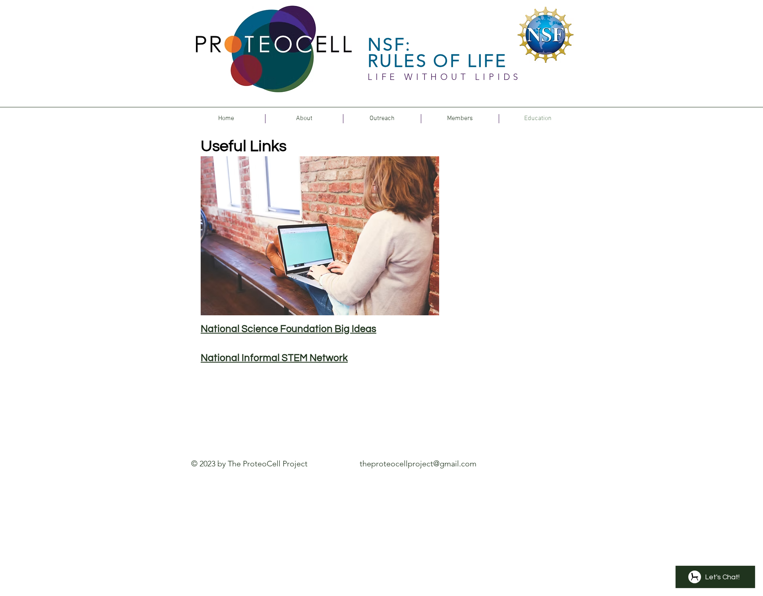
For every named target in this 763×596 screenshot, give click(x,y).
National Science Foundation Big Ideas (288, 329)
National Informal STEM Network (274, 358)
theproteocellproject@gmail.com (418, 463)
